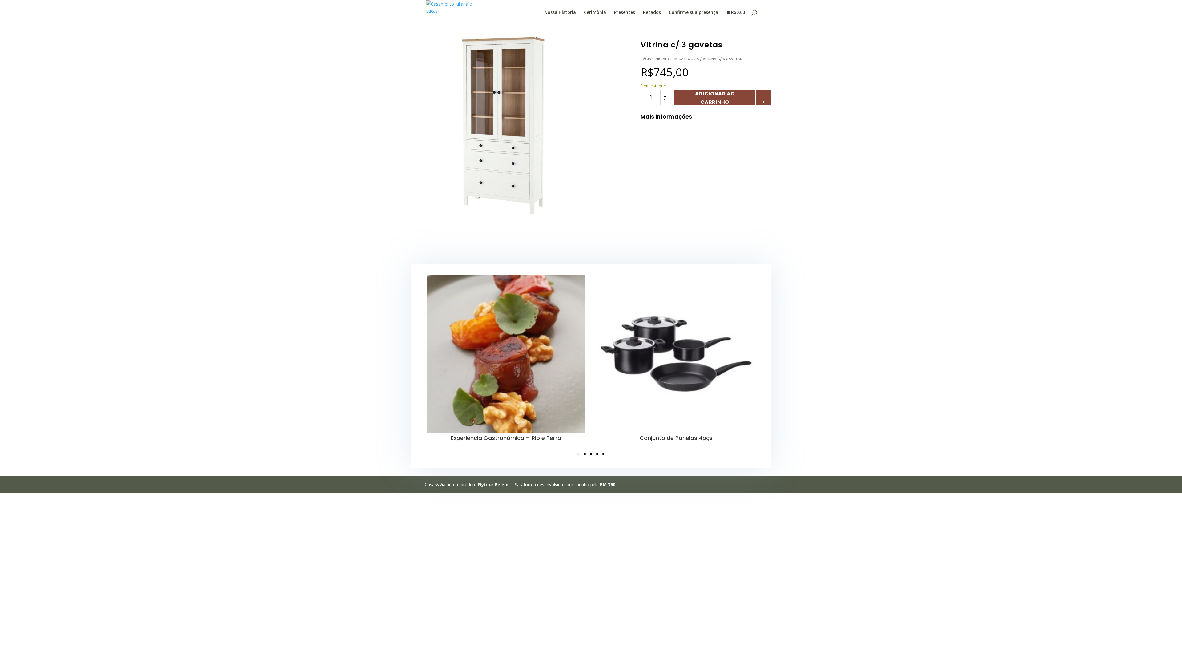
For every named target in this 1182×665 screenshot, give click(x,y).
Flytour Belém (493, 484)
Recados (652, 12)
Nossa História (560, 12)
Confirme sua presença (693, 12)
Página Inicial (654, 58)
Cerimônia (595, 12)
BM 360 (607, 484)
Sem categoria (684, 58)
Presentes (624, 12)
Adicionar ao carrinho (715, 97)
